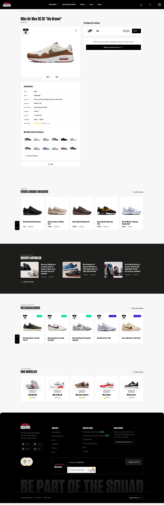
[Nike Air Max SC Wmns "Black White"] (28, 148)
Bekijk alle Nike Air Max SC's (112, 47)
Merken (54, 448)
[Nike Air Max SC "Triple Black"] (64, 139)
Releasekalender (69, 4)
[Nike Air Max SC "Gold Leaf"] (37, 139)
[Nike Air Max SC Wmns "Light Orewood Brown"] (37, 148)
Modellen (55, 444)
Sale (91, 4)
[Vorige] (17, 227)
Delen (51, 164)
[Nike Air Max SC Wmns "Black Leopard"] (73, 148)
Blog (100, 4)
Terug (22, 11)
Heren (35, 119)
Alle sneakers (56, 432)
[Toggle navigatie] (159, 4)
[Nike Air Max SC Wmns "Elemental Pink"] (55, 148)
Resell (82, 4)
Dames (41, 119)
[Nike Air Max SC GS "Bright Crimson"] (64, 148)
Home (26, 11)
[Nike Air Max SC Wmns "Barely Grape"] (46, 139)
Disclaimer (38, 497)
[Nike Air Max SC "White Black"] (73, 139)
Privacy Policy (47, 497)
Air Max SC (37, 11)
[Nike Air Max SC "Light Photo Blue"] (46, 148)
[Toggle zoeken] (150, 4)
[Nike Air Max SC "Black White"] (55, 139)
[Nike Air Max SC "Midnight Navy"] (28, 139)
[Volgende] (17, 223)
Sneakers (52, 4)
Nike (31, 11)
